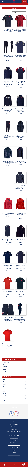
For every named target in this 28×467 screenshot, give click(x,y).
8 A (3, 386)
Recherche (14, 464)
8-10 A (4, 393)
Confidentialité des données (14, 455)
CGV (14, 457)
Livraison (14, 452)
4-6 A (4, 379)
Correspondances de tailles (14, 445)
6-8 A (4, 384)
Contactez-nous (14, 440)
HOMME (5, 371)
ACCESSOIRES (6, 362)
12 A (4, 391)
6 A (3, 381)
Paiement (14, 450)
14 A (4, 400)
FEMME (4, 369)
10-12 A (5, 395)
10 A (4, 388)
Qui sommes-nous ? (14, 438)
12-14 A (5, 398)
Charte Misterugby (14, 442)
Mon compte (4, 464)
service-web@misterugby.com (14, 431)
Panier (21, 463)
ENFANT (5, 366)
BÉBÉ (4, 364)
